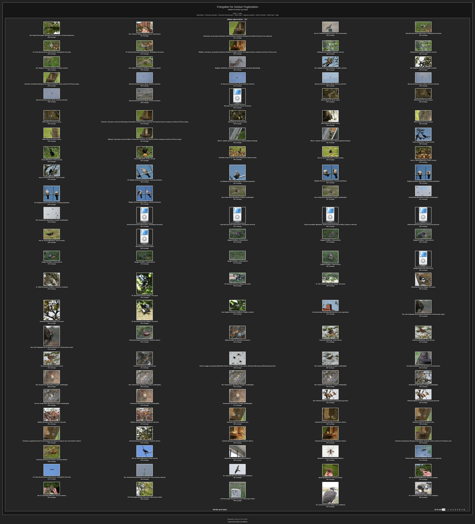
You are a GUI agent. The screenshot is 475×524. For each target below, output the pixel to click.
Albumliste (200, 15)
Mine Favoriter (261, 15)
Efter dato (271, 15)
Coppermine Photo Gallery (241, 519)
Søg (277, 15)
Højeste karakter (248, 15)
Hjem (235, 13)
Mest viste (238, 15)
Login (240, 13)
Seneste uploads (211, 15)
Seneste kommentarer (225, 15)
